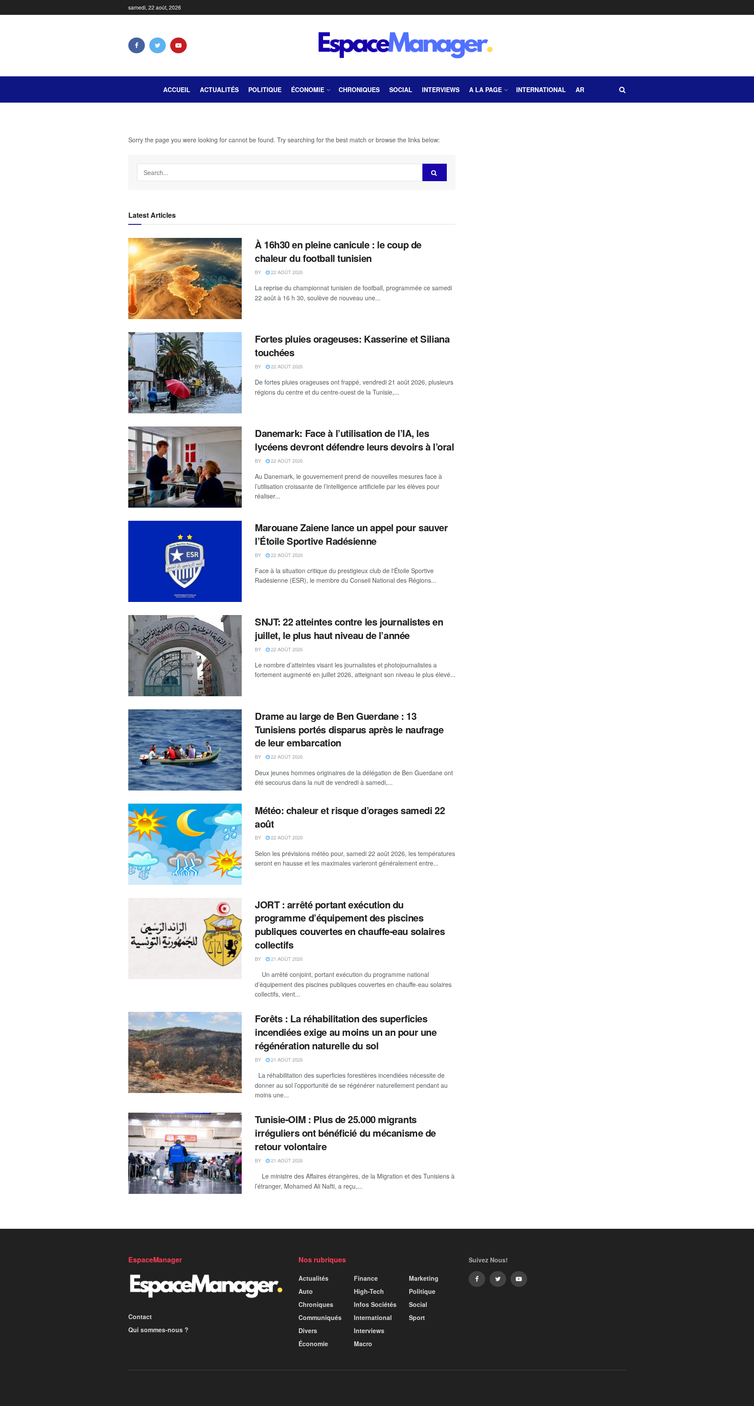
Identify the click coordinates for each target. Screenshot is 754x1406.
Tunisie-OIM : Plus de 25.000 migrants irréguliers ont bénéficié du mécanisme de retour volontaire (345, 1132)
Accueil (176, 89)
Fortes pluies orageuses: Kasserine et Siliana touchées (352, 345)
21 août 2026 (286, 958)
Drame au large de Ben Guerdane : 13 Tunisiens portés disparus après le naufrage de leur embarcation (349, 729)
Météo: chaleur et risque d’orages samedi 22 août (350, 817)
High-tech (369, 1291)
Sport (417, 1317)
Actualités (219, 89)
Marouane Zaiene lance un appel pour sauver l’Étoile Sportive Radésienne (351, 534)
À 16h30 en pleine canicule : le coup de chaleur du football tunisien (338, 251)
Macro (363, 1343)
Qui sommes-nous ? (158, 1329)
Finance (366, 1278)
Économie (307, 89)
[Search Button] (434, 172)
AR (580, 89)
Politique (264, 89)
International (541, 89)
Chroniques (359, 89)
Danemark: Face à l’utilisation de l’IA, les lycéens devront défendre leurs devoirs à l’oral (354, 440)
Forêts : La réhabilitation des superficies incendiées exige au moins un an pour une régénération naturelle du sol (345, 1031)
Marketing (424, 1278)
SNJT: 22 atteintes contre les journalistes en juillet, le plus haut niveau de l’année (349, 628)
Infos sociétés (375, 1304)
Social (400, 89)
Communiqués (320, 1317)
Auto (305, 1291)
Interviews (440, 89)
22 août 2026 (286, 271)
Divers (307, 1330)
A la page (485, 89)
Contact (140, 1316)
